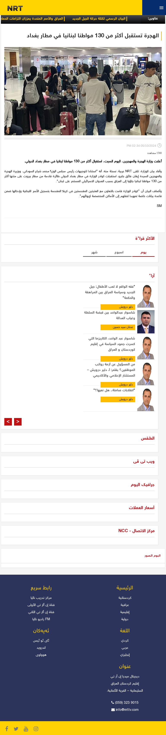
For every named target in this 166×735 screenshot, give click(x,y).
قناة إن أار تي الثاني (41, 612)
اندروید (41, 647)
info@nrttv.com (127, 710)
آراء (152, 276)
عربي (124, 647)
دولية (124, 619)
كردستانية (124, 598)
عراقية (125, 605)
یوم (143, 252)
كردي (125, 640)
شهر (94, 252)
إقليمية (124, 612)
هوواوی (41, 655)
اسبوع (119, 252)
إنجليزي (125, 655)
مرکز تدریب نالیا (41, 598)
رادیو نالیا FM (41, 619)
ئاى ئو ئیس (41, 640)
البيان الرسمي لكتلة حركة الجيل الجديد (110, 18)
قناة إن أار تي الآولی (41, 605)
